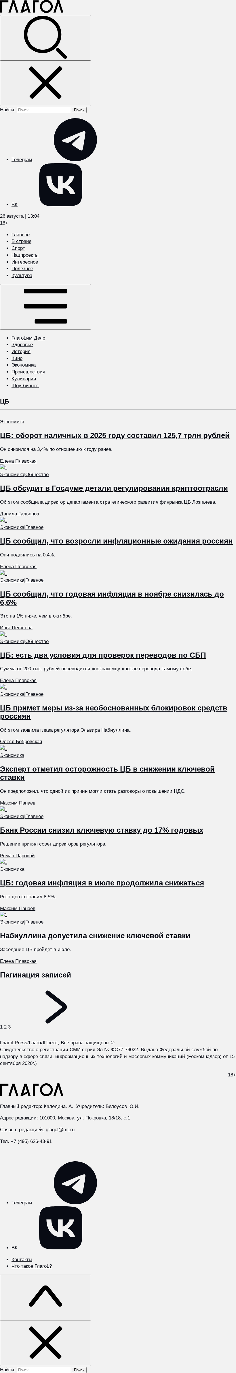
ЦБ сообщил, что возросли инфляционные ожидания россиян (116, 541)
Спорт (18, 248)
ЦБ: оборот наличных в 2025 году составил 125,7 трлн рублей (115, 435)
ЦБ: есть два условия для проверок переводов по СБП (103, 655)
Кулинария (24, 378)
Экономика (24, 365)
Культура (22, 275)
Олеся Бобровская (21, 741)
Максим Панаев (17, 803)
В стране (21, 241)
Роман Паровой (17, 855)
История (21, 351)
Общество (37, 474)
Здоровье (22, 344)
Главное (21, 234)
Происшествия (28, 372)
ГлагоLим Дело (28, 338)
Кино (17, 358)
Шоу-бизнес (25, 385)
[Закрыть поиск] (45, 83)
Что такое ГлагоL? (32, 1266)
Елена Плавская (18, 461)
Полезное (22, 268)
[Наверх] (45, 1297)
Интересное (25, 262)
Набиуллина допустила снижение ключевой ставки (95, 936)
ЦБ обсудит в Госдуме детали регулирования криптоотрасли (114, 488)
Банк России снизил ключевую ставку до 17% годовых (101, 830)
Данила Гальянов (19, 514)
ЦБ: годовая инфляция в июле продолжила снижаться (102, 883)
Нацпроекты (25, 255)
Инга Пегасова (16, 627)
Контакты (22, 1259)
